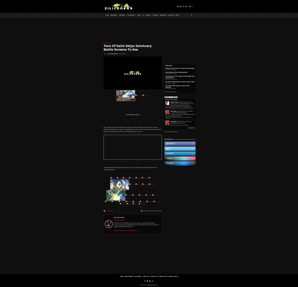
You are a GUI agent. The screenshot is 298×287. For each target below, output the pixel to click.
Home (107, 15)
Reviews (155, 15)
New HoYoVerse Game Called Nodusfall (176, 72)
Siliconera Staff (113, 53)
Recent (170, 97)
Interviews (162, 15)
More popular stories (171, 92)
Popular (175, 97)
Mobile (148, 15)
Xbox (138, 15)
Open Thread (129, 276)
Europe (145, 210)
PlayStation (131, 15)
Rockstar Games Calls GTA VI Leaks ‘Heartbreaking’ (180, 68)
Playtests (171, 15)
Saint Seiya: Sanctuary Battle (155, 210)
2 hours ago (191, 108)
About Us (146, 276)
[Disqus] (133, 253)
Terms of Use (163, 276)
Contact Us (154, 276)
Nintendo (122, 15)
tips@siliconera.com (152, 285)
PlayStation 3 (107, 42)
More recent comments (171, 131)
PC (144, 15)
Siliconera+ (113, 15)
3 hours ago (186, 125)
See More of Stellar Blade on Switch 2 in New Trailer (180, 81)
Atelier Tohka (174, 102)
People (166, 97)
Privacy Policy (173, 276)
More (177, 15)
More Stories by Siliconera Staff (126, 230)
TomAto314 (173, 111)
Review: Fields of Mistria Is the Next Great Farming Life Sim (178, 117)
